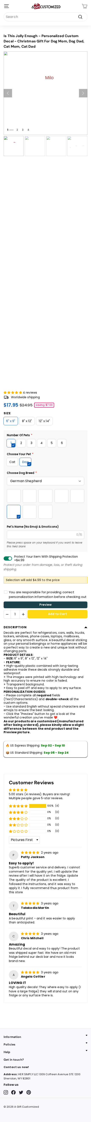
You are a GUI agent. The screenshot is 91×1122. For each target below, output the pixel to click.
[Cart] (85, 6)
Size (7, 413)
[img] (30, 852)
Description (15, 627)
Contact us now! (16, 1067)
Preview (45, 605)
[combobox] (45, 16)
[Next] (83, 93)
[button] (13, 392)
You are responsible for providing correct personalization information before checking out (48, 594)
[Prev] (8, 93)
